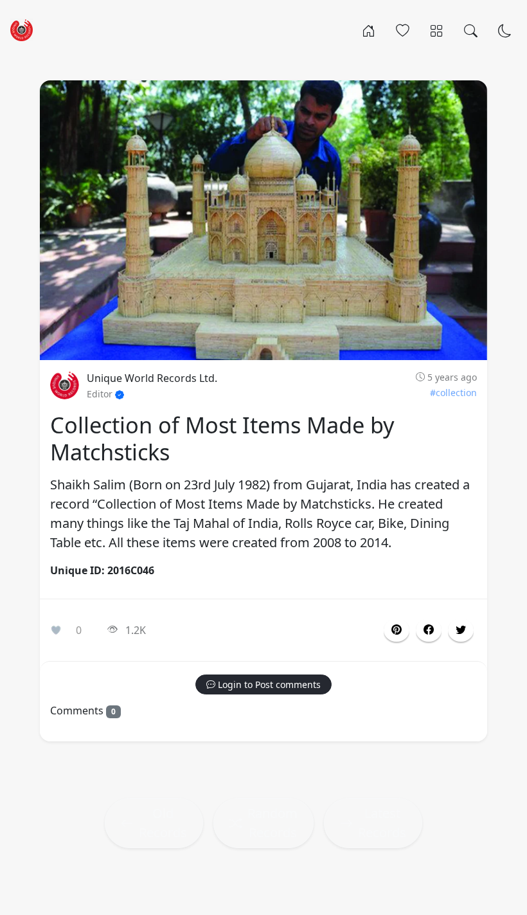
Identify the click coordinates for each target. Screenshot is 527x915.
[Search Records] (471, 29)
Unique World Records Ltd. (152, 378)
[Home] (368, 29)
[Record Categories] (437, 29)
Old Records (163, 822)
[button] (429, 630)
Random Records (272, 822)
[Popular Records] (403, 29)
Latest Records (382, 822)
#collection (453, 392)
